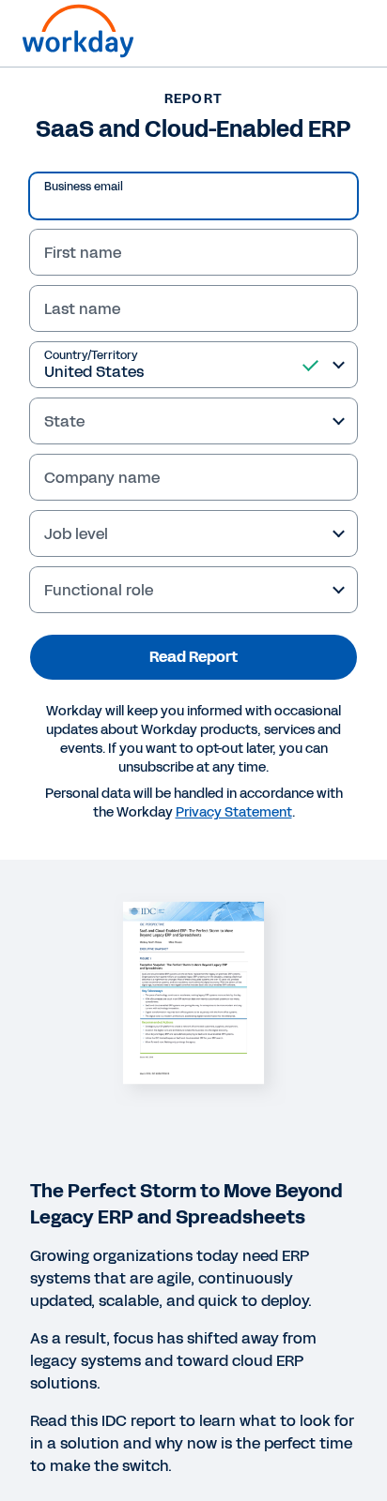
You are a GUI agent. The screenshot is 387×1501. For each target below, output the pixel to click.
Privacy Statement (234, 812)
